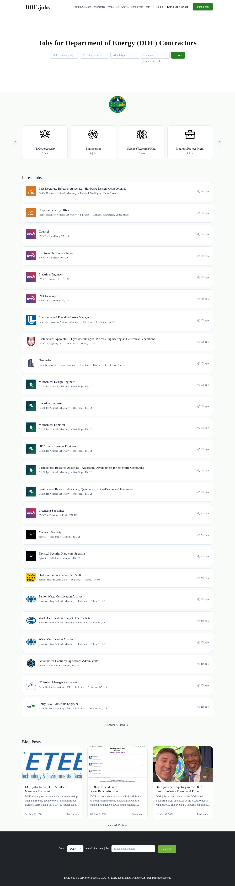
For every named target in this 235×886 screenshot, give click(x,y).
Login (159, 6)
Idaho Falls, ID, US (59, 279)
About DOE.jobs (82, 6)
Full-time (84, 214)
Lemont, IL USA (88, 343)
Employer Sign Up (178, 6)
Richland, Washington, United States (98, 193)
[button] (220, 142)
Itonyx (42, 665)
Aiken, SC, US (98, 601)
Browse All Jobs (116, 724)
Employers (137, 6)
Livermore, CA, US (105, 322)
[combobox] (94, 55)
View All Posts (116, 825)
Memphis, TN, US (71, 536)
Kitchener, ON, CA (58, 257)
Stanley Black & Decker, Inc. (53, 579)
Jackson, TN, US (92, 579)
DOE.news (122, 6)
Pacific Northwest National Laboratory (58, 193)
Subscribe (167, 849)
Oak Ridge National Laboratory (54, 386)
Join (148, 6)
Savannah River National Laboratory (56, 601)
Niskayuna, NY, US (97, 687)
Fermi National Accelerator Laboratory (58, 365)
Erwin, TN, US (69, 515)
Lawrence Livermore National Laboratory (59, 322)
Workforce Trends (104, 6)
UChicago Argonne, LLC (51, 343)
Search (178, 55)
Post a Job (203, 6)
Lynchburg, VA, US (59, 236)
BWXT (42, 236)
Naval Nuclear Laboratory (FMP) (55, 687)
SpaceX (42, 536)
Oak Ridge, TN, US (83, 386)
